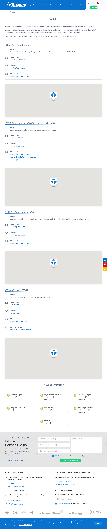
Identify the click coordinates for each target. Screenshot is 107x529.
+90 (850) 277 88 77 (17, 60)
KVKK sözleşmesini (62, 456)
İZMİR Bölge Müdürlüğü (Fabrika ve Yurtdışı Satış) (31, 123)
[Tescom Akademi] (75, 512)
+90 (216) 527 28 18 (17, 68)
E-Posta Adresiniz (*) (48, 445)
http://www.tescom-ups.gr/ (20, 330)
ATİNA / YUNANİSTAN (16, 290)
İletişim (81, 5)
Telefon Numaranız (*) (49, 451)
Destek (73, 5)
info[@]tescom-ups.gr (19, 321)
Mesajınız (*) (77, 439)
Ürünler (45, 5)
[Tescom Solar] (50, 512)
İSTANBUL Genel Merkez (18, 45)
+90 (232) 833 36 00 (17, 138)
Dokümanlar (64, 5)
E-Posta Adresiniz (64, 499)
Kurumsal (36, 5)
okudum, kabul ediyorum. (71, 456)
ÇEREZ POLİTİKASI (25, 525)
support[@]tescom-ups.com (21, 160)
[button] (53, 96)
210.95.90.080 (15, 313)
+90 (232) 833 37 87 (17, 146)
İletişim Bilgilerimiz (16, 460)
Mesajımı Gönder (70, 461)
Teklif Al (94, 7)
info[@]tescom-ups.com (19, 76)
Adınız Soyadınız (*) (48, 439)
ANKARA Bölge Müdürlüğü (19, 212)
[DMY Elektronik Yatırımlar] (96, 512)
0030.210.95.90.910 (17, 305)
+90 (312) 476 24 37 (17, 227)
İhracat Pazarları (53, 385)
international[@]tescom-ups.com (23, 157)
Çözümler (53, 5)
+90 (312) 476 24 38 (17, 235)
